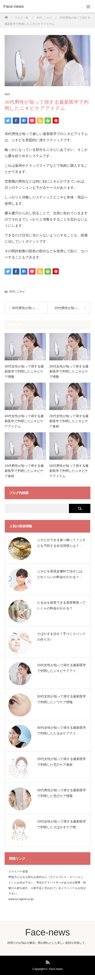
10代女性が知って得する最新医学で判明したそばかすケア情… (61, 824)
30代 (7, 94)
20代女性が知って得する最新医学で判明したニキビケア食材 (69, 421)
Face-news (13, 6)
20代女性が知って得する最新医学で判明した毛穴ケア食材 (61, 761)
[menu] (88, 6)
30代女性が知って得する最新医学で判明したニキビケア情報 (24, 371)
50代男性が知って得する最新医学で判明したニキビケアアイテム (69, 471)
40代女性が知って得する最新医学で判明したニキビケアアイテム (24, 421)
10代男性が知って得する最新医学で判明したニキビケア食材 (24, 471)
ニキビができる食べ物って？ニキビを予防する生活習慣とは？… (61, 543)
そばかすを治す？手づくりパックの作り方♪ (61, 636)
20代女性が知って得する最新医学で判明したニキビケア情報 (69, 371)
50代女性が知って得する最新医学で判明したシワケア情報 (61, 699)
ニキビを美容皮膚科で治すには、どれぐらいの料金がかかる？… (61, 574)
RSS (47, 961)
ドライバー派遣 (18, 871)
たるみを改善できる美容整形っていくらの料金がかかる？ (61, 605)
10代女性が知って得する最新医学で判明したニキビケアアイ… (61, 668)
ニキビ (21, 291)
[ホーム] (6, 16)
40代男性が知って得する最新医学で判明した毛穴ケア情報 (61, 793)
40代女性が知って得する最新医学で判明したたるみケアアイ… (61, 730)
